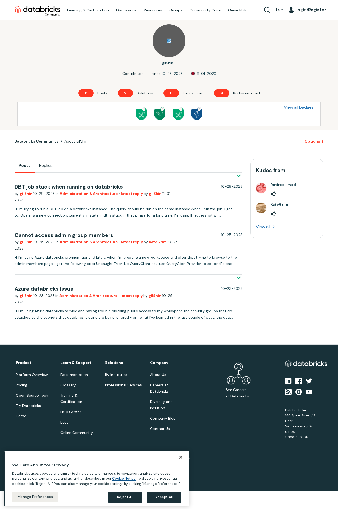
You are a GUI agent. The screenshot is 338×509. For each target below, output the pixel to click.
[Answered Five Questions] (141, 113)
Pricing (21, 385)
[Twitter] (309, 380)
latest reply (132, 193)
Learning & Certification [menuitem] (88, 10)
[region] (96, 478)
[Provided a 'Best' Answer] (159, 113)
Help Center (70, 412)
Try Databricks (28, 405)
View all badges (299, 107)
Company (159, 362)
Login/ (310, 9)
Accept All (164, 497)
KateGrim (158, 242)
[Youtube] (309, 391)
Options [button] (312, 141)
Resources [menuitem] (153, 10)
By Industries (116, 374)
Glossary (68, 385)
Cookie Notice (124, 478)
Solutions (114, 362)
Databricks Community (37, 11)
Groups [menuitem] (175, 10)
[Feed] (288, 391)
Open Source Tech (32, 395)
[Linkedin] (288, 380)
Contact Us (160, 428)
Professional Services (123, 385)
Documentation (74, 374)
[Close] (180, 457)
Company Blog (163, 418)
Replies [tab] (46, 165)
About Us (158, 374)
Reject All (125, 497)
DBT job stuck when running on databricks (69, 186)
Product (23, 362)
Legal (64, 422)
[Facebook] (298, 380)
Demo (21, 416)
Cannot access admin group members (64, 235)
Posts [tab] (24, 165)
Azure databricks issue (44, 288)
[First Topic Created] (196, 113)
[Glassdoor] (298, 391)
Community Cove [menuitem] (205, 10)
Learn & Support (75, 362)
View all (263, 227)
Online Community (76, 432)
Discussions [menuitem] (126, 10)
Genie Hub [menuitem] (237, 10)
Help (278, 10)
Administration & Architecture (89, 193)
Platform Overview (32, 374)
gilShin (26, 193)
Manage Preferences (35, 496)
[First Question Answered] (178, 113)
